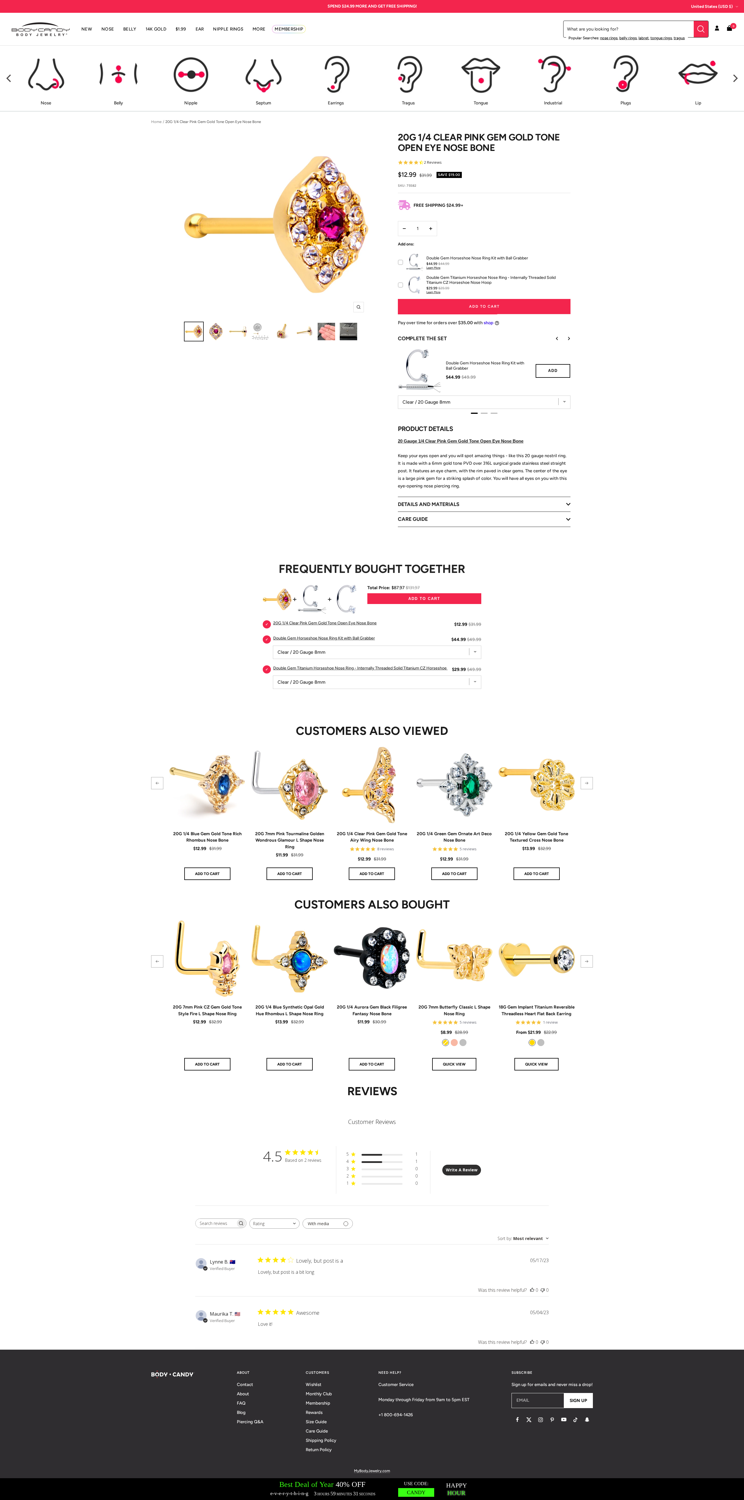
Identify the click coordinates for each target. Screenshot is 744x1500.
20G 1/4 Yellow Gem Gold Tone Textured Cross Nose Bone (536, 837)
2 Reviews (433, 162)
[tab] (474, 413)
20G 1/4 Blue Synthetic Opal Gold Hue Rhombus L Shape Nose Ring (289, 1010)
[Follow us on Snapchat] (587, 1420)
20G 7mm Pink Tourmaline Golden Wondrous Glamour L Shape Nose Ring (289, 840)
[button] (157, 783)
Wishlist (313, 1384)
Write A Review (461, 1170)
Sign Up (578, 1400)
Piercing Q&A (250, 1421)
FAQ (241, 1403)
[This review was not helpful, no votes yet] (543, 1290)
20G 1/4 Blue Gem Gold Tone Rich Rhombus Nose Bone (207, 837)
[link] (445, 1042)
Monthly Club (319, 1393)
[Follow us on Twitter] (529, 1420)
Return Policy (319, 1449)
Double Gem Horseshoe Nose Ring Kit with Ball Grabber (485, 366)
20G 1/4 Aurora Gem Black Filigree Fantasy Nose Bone (372, 1010)
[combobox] (274, 1223)
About (243, 1393)
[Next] (734, 78)
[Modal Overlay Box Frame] (372, 1489)
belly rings (628, 38)
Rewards (314, 1412)
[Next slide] (564, 338)
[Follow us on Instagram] (540, 1420)
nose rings (609, 38)
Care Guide (317, 1431)
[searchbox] (216, 1223)
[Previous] (9, 78)
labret (644, 38)
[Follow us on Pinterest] (552, 1420)
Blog (241, 1412)
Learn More (433, 268)
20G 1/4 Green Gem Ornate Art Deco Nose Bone (454, 837)
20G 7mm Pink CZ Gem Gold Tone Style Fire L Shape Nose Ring (207, 1010)
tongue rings (661, 38)
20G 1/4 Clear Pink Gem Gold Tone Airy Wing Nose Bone (372, 837)
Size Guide (316, 1421)
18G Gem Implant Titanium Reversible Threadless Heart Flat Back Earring (537, 1010)
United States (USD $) (712, 6)
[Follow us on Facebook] (517, 1420)
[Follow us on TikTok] (575, 1420)
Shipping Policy (321, 1440)
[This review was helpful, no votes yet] (532, 1290)
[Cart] (729, 29)
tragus (679, 38)
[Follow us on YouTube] (564, 1420)
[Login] (717, 29)
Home (156, 122)
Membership (318, 1403)
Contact (245, 1384)
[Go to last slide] (553, 338)
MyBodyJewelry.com (372, 1471)
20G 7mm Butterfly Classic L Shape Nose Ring (454, 1010)
